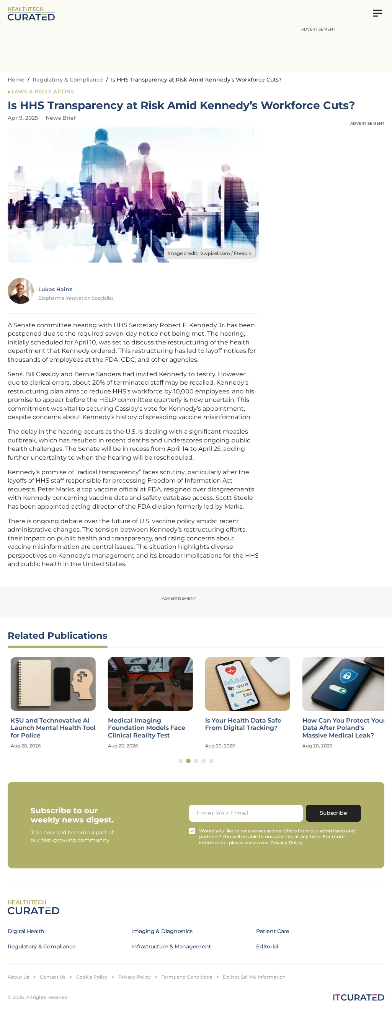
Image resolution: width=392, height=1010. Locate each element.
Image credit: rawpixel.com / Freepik (209, 253)
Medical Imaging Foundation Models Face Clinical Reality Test (143, 728)
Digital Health (26, 931)
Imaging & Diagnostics (162, 931)
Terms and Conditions (187, 977)
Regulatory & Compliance (68, 79)
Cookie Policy (92, 977)
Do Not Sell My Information (254, 977)
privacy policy (286, 842)
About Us (18, 977)
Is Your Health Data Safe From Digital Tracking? (240, 724)
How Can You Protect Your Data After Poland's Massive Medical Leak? (341, 728)
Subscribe (333, 812)
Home (16, 79)
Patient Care (272, 931)
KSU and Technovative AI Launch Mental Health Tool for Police (50, 728)
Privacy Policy (134, 977)
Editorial (267, 946)
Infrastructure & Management (171, 946)
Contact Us (52, 977)
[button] (180, 761)
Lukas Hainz (55, 289)
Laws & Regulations (42, 91)
